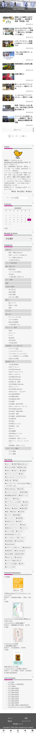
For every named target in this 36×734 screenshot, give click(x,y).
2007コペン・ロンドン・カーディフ (19, 442)
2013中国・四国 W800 (16, 411)
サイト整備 (12, 454)
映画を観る (12, 269)
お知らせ (8, 249)
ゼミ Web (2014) (13, 698)
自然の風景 (12, 292)
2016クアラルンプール (16, 372)
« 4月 (6, 228)
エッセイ (8, 311)
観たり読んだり (10, 266)
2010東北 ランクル (15, 423)
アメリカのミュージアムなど (18, 353)
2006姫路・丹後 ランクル (17, 445)
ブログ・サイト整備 (12, 448)
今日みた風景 (10, 286)
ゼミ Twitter (12, 686)
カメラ (11, 335)
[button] (29, 197)
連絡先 (30, 191)
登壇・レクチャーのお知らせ (18, 255)
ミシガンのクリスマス (16, 351)
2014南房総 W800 (14, 399)
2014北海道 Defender (15, 389)
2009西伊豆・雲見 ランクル (17, 438)
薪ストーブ (12, 303)
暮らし (8, 300)
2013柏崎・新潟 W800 (16, 404)
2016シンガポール (14, 374)
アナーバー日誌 (13, 349)
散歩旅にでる (10, 361)
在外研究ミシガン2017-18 (14, 346)
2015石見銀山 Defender (16, 384)
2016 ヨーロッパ (14, 367)
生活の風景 (12, 294)
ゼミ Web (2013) (13, 696)
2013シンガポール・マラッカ (18, 406)
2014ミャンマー (14, 386)
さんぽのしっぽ (20, 187)
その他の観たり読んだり (16, 277)
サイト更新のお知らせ (16, 257)
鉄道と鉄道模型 (13, 322)
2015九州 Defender (15, 379)
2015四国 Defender (15, 377)
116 (23, 136)
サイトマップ (26, 721)
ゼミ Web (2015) (13, 700)
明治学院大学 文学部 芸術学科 (13, 162)
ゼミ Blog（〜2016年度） (16, 684)
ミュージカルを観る (15, 272)
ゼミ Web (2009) (13, 688)
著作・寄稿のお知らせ (16, 252)
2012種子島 (12, 418)
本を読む (11, 274)
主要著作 (22, 191)
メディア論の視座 (11, 263)
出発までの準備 (13, 358)
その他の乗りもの (14, 324)
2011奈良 (11, 421)
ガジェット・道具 (11, 327)
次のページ (17, 130)
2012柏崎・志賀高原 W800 (17, 416)
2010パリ (12, 428)
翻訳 (7, 283)
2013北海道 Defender (15, 409)
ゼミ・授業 (9, 279)
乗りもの (8, 314)
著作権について (18, 724)
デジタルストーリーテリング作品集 (19, 707)
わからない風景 (13, 297)
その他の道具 (13, 343)
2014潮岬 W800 (14, 396)
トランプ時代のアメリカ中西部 (18, 356)
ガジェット (12, 333)
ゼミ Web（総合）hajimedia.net (18, 705)
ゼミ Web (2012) (13, 694)
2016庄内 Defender (15, 369)
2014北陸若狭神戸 (14, 394)
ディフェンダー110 (15, 317)
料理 (10, 308)
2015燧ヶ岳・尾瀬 (14, 382)
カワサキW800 (13, 319)
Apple (10, 330)
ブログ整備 (12, 451)
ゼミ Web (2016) (13, 703)
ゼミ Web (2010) (13, 690)
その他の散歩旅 (13, 364)
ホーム (10, 718)
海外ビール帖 (13, 305)
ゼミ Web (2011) (13, 692)
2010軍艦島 (12, 431)
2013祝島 (12, 401)
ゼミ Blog (11, 682)
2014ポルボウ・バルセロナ (17, 391)
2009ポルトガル (14, 436)
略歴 (14, 191)
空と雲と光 (12, 289)
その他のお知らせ (14, 260)
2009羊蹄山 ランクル (15, 433)
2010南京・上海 (14, 426)
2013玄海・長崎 (14, 414)
